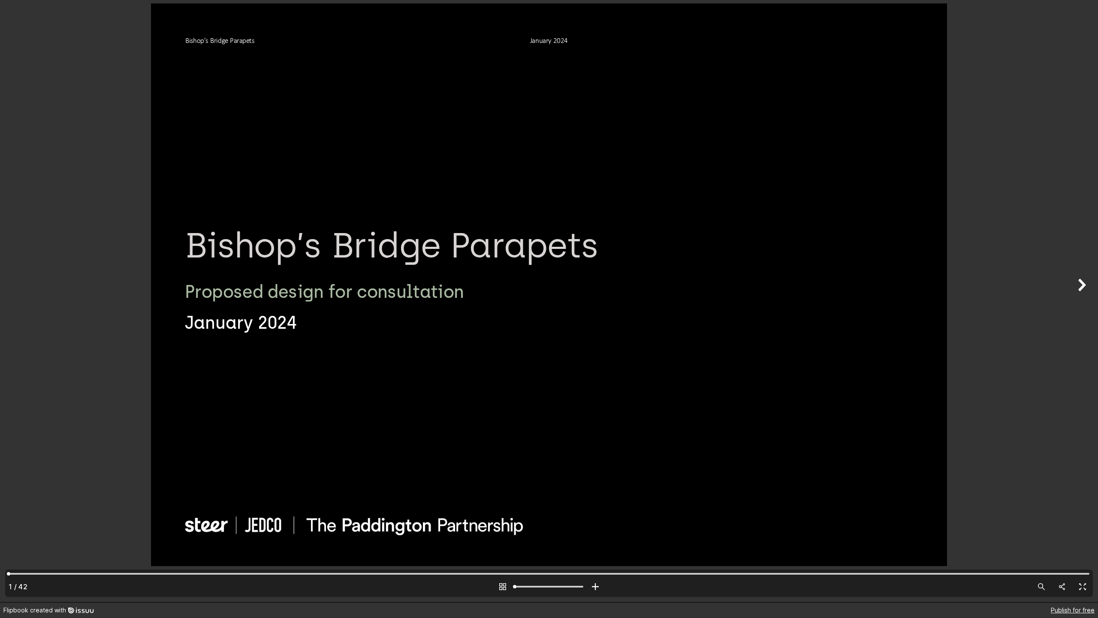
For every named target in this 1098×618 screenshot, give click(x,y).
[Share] (1062, 586)
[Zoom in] (595, 586)
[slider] (549, 586)
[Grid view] (502, 586)
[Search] (1041, 586)
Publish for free (1073, 610)
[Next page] (1081, 301)
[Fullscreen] (1082, 586)
